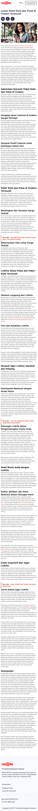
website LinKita (28, 605)
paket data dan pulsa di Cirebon (23, 46)
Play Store (21, 502)
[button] (3, 19)
